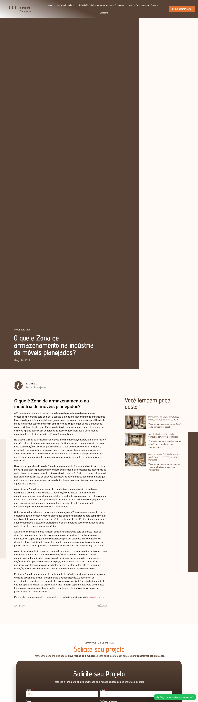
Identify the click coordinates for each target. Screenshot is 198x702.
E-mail (103, 690)
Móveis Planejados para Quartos (143, 5)
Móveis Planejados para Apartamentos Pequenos (101, 5)
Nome (28, 690)
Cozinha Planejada (65, 5)
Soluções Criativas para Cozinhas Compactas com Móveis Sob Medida (163, 435)
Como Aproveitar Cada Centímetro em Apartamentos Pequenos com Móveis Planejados (163, 457)
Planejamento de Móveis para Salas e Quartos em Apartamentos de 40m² (163, 418)
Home (49, 5)
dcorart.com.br (96, 597)
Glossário (104, 13)
